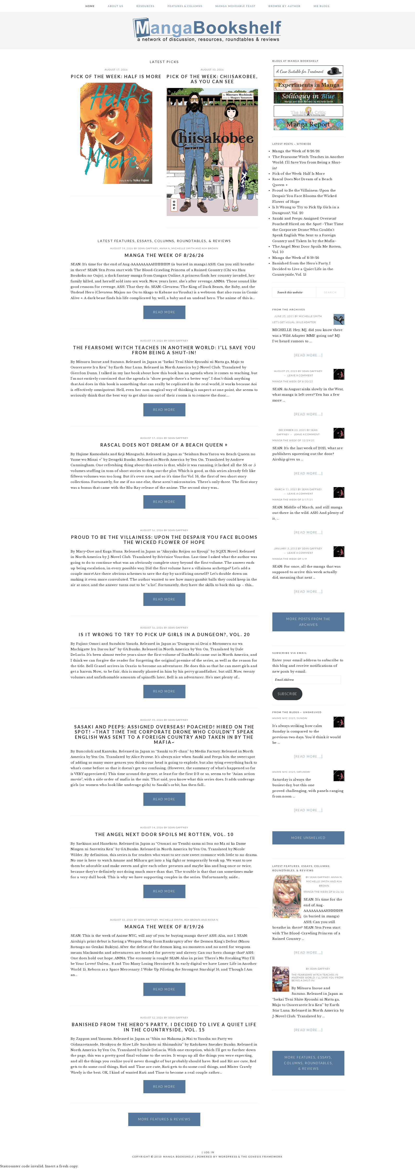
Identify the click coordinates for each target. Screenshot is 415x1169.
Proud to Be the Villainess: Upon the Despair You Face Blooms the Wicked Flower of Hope (164, 540)
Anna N (164, 248)
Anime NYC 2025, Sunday (290, 718)
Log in (209, 1152)
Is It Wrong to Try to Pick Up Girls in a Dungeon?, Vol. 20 (164, 634)
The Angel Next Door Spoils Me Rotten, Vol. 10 (164, 834)
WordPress (228, 1156)
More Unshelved (308, 838)
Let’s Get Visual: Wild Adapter (294, 322)
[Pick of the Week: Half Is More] (116, 134)
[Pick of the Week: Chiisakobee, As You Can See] (212, 153)
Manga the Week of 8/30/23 (292, 381)
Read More (164, 312)
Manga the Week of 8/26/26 (164, 255)
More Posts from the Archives (308, 621)
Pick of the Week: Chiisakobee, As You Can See (212, 79)
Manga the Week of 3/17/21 (292, 499)
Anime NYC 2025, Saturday (291, 771)
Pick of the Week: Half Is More (116, 76)
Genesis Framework (265, 1156)
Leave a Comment (300, 375)
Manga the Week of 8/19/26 (164, 926)
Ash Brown (210, 248)
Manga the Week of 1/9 (289, 558)
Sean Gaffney (148, 248)
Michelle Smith (183, 248)
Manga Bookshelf (207, 29)
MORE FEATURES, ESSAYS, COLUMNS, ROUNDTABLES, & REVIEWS (308, 1062)
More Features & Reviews (164, 1119)
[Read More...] (308, 355)
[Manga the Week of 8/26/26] (286, 897)
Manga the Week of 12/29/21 (293, 440)
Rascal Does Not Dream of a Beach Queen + (164, 445)
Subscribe (287, 694)
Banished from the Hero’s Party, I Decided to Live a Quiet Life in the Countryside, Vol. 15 (164, 1027)
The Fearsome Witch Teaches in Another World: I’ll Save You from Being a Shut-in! (164, 350)
